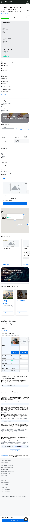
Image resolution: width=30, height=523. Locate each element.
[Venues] (27, 2)
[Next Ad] (28, 192)
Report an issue (4, 455)
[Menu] (1, 2)
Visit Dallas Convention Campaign (5, 302)
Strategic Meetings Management (7, 471)
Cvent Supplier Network (6, 460)
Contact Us (3, 480)
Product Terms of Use (5, 489)
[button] (13, 129)
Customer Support (5, 482)
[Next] (28, 17)
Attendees (3, 127)
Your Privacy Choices (5, 484)
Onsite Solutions (4, 462)
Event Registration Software (7, 467)
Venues (4, 5)
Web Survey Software (5, 473)
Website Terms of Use (5, 491)
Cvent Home (3, 478)
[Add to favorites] (28, 10)
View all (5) (3, 95)
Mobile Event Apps (4, 469)
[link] (11, 243)
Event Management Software (7, 465)
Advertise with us (4, 493)
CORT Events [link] (6, 248)
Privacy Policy (4, 487)
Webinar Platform (4, 475)
